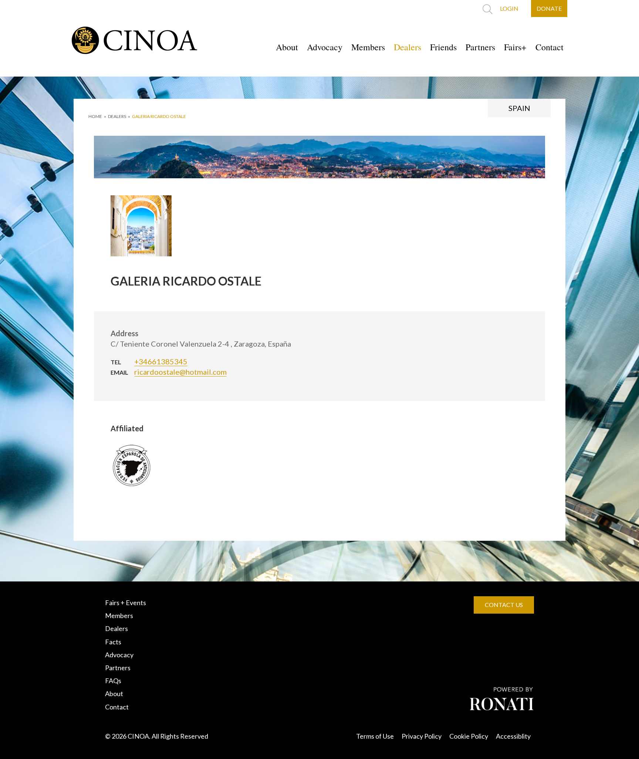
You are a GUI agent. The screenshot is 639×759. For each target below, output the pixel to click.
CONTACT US (504, 604)
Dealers (407, 47)
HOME (95, 116)
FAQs (113, 681)
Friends (443, 47)
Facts (113, 642)
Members (368, 47)
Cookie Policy (468, 736)
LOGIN (509, 8)
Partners (480, 47)
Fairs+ (515, 47)
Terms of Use (375, 736)
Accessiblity (513, 736)
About (287, 47)
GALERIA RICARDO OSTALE (159, 116)
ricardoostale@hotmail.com (180, 371)
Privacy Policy (422, 736)
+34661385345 (160, 361)
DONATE (549, 8)
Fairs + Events (125, 602)
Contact (549, 47)
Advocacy (324, 47)
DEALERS (117, 116)
